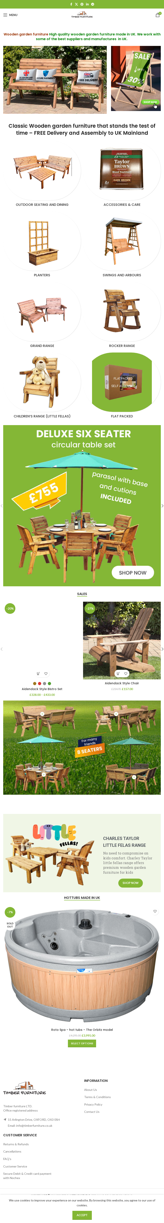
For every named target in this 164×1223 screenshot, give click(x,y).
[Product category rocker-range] (122, 316)
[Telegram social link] (92, 4)
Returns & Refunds (16, 1144)
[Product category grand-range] (42, 316)
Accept (82, 1215)
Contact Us (92, 1111)
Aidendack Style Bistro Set (42, 689)
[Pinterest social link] (82, 4)
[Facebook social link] (71, 4)
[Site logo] (82, 14)
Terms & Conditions (97, 1097)
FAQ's (7, 1159)
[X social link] (76, 4)
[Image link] (136, 78)
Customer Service (15, 1166)
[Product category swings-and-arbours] (122, 245)
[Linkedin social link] (87, 4)
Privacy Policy (93, 1104)
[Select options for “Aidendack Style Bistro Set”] (38, 673)
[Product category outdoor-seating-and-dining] (42, 175)
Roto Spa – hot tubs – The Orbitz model (82, 1030)
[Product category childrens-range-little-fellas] (42, 387)
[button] (118, 673)
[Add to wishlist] (46, 673)
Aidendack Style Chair (122, 683)
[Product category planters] (42, 245)
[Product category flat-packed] (122, 387)
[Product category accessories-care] (122, 175)
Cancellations (12, 1151)
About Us (90, 1089)
